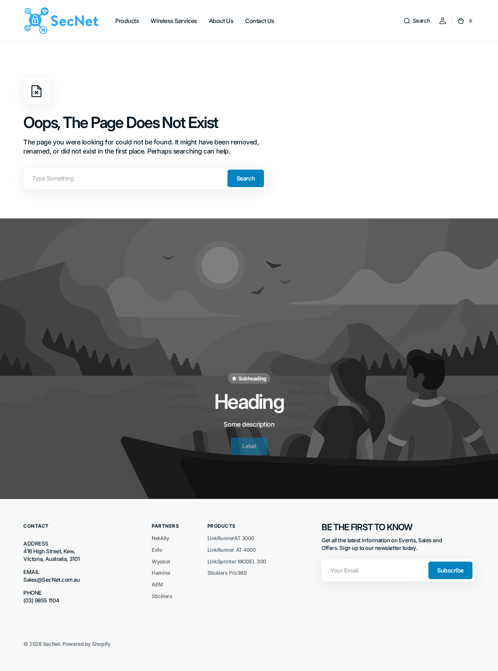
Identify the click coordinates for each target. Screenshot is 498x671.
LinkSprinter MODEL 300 (236, 561)
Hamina (161, 573)
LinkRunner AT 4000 (231, 550)
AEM (157, 584)
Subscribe (450, 570)
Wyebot (161, 561)
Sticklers (162, 596)
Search (246, 178)
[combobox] (144, 178)
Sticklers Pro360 (227, 573)
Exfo (157, 550)
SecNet (51, 644)
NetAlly (160, 538)
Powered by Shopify (86, 644)
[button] (416, 21)
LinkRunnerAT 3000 (230, 538)
